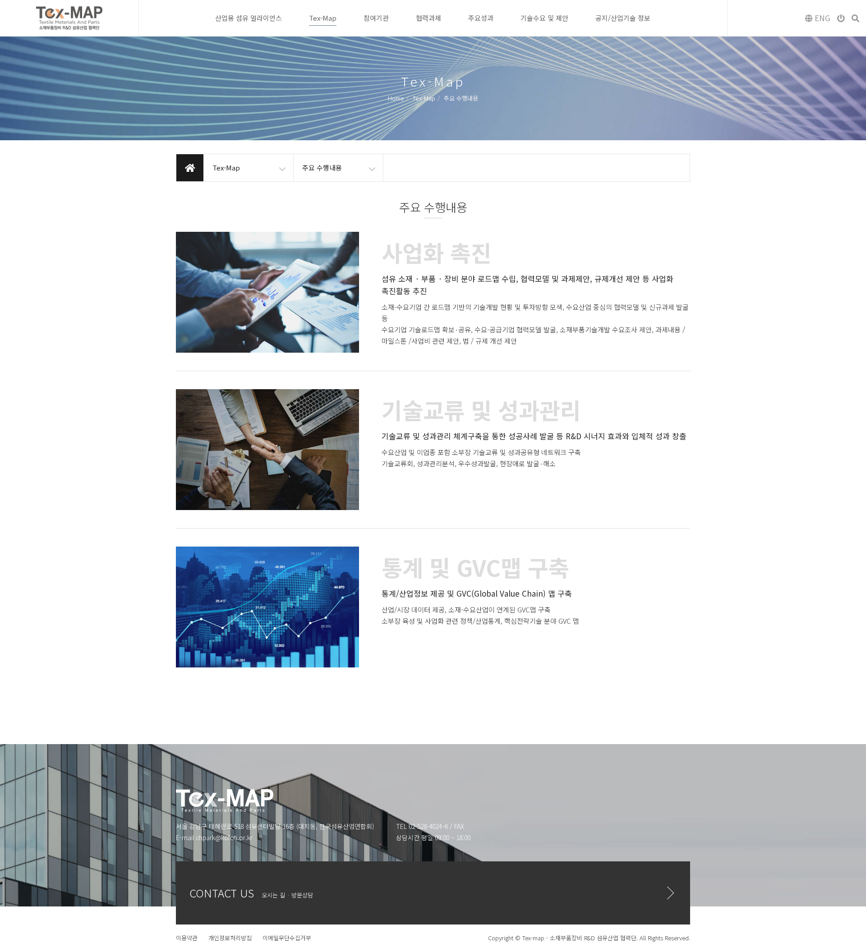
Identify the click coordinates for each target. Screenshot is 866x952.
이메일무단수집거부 (287, 938)
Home (396, 97)
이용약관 (187, 938)
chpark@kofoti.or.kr (224, 837)
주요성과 (480, 18)
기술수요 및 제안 (544, 18)
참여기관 (376, 18)
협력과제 (428, 18)
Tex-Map (322, 18)
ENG (821, 18)
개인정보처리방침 (230, 938)
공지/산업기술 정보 (622, 18)
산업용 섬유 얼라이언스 (248, 18)
